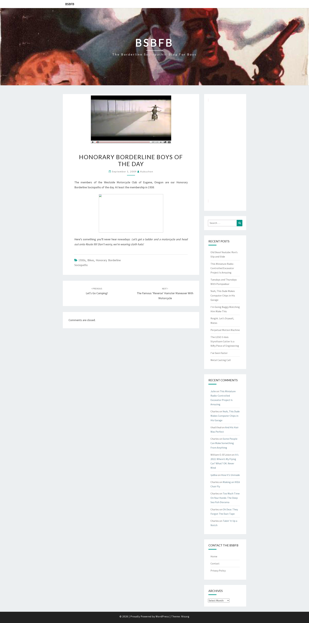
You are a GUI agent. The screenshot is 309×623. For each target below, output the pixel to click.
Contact (215, 563)
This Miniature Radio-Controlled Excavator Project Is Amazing (222, 268)
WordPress (162, 616)
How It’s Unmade (230, 475)
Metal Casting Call (221, 360)
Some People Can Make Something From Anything (224, 443)
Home (214, 556)
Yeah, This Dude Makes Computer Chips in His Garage (223, 295)
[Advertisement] (225, 150)
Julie (213, 391)
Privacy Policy (218, 570)
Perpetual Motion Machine (225, 330)
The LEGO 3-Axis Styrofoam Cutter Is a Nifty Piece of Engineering (225, 341)
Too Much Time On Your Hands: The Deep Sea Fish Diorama (225, 498)
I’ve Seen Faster (219, 353)
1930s (82, 260)
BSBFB (69, 4)
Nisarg (185, 616)
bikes (90, 260)
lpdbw (214, 475)
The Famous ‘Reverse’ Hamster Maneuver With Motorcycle (165, 293)
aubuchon (146, 171)
